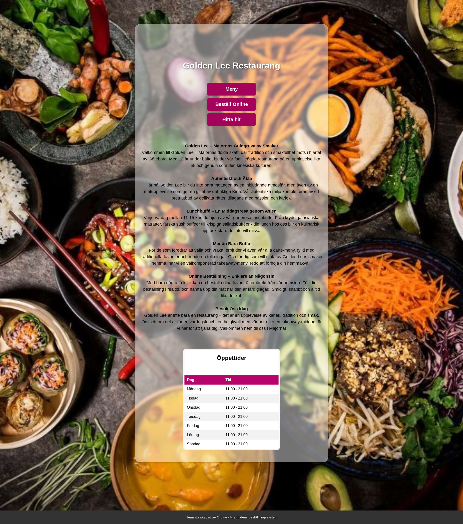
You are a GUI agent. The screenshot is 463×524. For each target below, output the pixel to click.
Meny (231, 89)
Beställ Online (231, 104)
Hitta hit (231, 119)
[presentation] (231, 237)
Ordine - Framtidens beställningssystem (247, 517)
